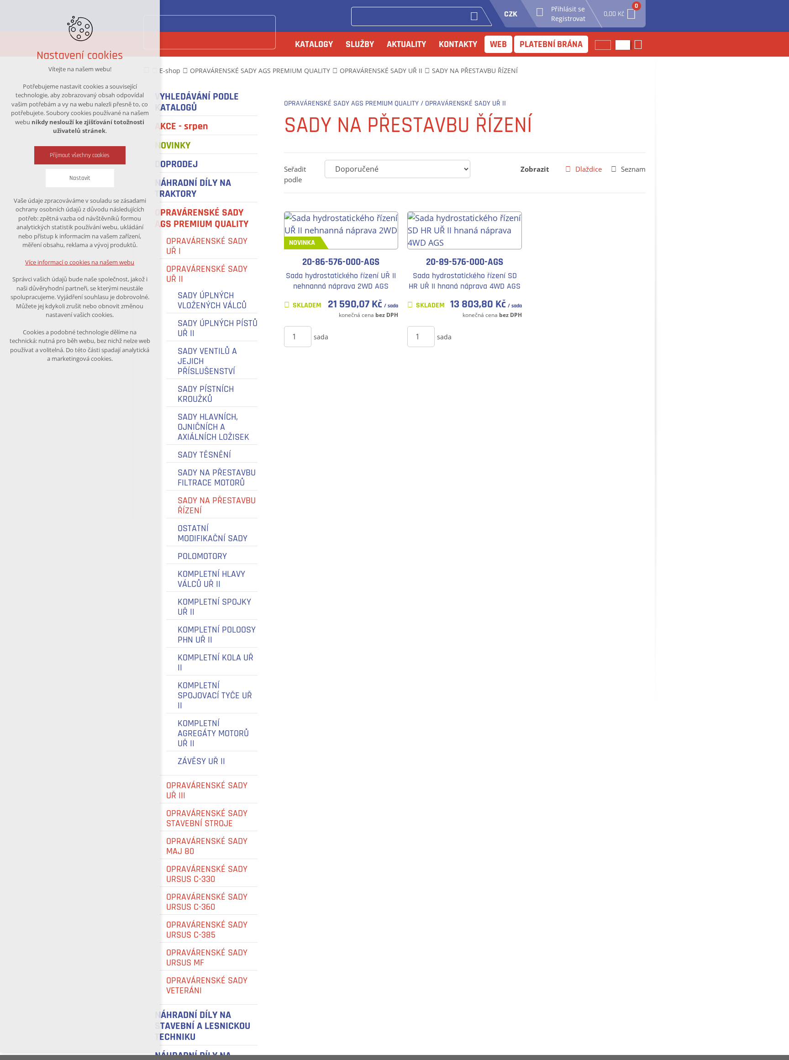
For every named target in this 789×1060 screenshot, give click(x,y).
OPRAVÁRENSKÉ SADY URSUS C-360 (206, 902)
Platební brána (551, 44)
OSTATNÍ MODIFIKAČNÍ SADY (212, 533)
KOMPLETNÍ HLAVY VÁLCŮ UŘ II (211, 579)
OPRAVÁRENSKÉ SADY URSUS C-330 (206, 874)
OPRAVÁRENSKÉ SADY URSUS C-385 (206, 930)
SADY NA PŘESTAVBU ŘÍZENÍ (217, 506)
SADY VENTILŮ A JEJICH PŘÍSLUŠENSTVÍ (207, 361)
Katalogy (314, 44)
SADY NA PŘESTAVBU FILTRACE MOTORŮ (217, 478)
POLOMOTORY (202, 556)
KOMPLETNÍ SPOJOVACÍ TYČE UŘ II (215, 695)
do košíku (355, 336)
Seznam (633, 169)
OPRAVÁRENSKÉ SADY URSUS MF (206, 958)
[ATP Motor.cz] (209, 32)
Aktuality (406, 44)
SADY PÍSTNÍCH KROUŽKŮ (206, 394)
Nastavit (79, 178)
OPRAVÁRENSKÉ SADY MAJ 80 (206, 846)
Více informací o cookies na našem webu (80, 262)
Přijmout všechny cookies (80, 155)
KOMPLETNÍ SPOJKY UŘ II (214, 607)
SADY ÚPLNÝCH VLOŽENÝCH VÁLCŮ (212, 300)
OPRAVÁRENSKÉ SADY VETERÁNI (206, 986)
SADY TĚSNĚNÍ (204, 455)
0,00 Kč (620, 11)
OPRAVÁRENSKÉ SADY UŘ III (206, 790)
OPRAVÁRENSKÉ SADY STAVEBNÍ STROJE (206, 818)
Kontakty (458, 44)
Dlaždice (588, 169)
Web (498, 44)
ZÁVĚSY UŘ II (201, 761)
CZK (510, 14)
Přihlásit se (568, 9)
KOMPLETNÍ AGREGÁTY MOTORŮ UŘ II (213, 733)
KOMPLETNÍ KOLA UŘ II (215, 663)
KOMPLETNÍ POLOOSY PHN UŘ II (217, 635)
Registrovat (568, 18)
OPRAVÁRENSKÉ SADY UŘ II (206, 274)
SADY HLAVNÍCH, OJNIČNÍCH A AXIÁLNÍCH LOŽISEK (213, 427)
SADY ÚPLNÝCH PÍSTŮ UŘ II (218, 328)
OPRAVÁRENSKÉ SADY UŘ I (206, 246)
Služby (360, 44)
